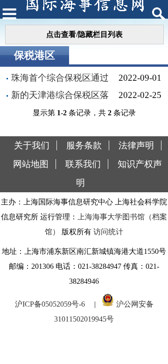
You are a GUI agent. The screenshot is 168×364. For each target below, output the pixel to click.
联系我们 (83, 164)
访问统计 (108, 232)
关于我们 (31, 145)
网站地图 (31, 164)
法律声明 (136, 145)
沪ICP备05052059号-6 (50, 304)
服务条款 (84, 145)
